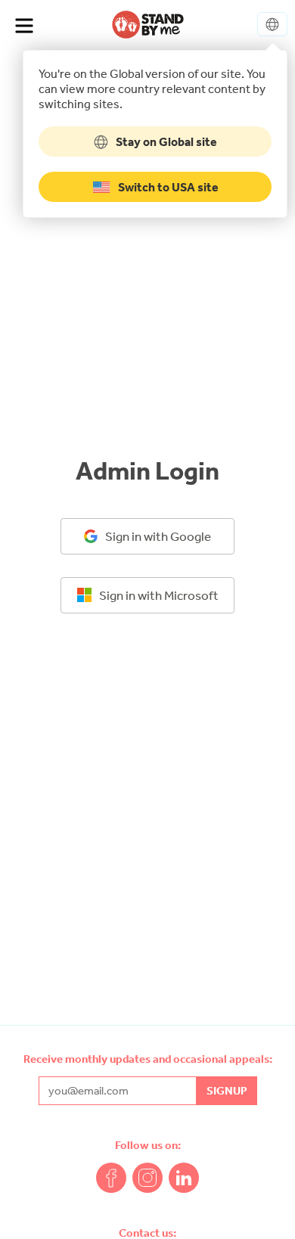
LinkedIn (184, 1178)
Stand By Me (148, 24)
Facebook (111, 1178)
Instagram (147, 1178)
